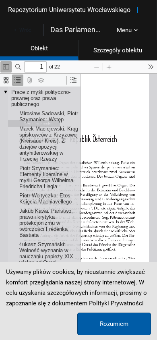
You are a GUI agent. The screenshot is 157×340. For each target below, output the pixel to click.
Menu (124, 30)
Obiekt (39, 48)
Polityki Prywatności (116, 303)
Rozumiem (114, 324)
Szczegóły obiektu (117, 50)
